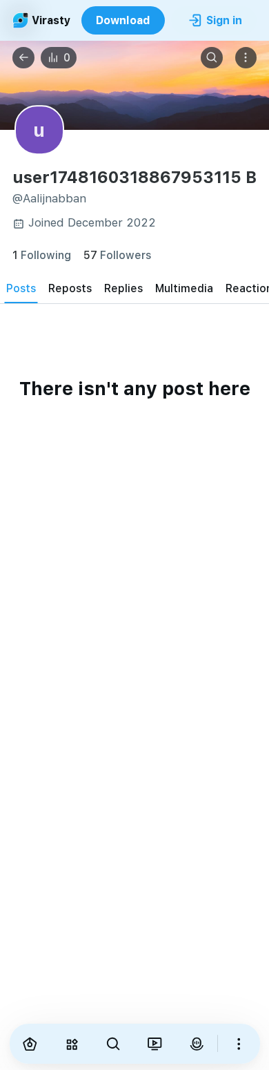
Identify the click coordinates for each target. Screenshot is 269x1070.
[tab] (21, 287)
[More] (238, 1043)
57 (117, 254)
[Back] (23, 58)
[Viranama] (154, 1043)
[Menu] (246, 58)
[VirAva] (196, 1043)
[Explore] (71, 1043)
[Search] (212, 58)
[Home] (30, 1043)
